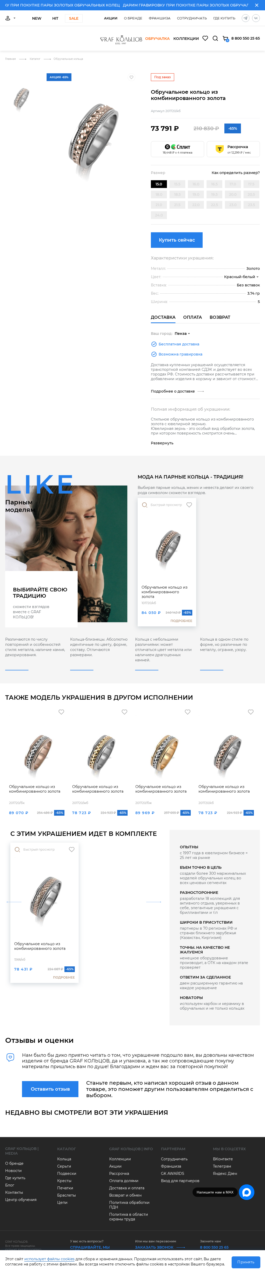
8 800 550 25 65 (245, 38)
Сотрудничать (192, 18)
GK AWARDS (172, 1173)
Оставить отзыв (50, 1089)
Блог (9, 1185)
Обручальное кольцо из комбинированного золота (164, 592)
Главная (11, 59)
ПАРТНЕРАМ (173, 1149)
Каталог (35, 59)
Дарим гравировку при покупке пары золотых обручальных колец (185, 5)
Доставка (163, 317)
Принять (245, 1262)
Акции (110, 18)
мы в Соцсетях (229, 1149)
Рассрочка (119, 1173)
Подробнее (181, 621)
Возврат (220, 317)
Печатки (65, 1188)
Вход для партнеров (180, 1180)
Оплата (192, 317)
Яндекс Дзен (225, 1173)
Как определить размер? (236, 172)
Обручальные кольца (68, 59)
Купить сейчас (177, 240)
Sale (73, 18)
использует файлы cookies (49, 1259)
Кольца (64, 1159)
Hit (55, 18)
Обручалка (157, 39)
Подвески (66, 1173)
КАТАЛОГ (66, 1149)
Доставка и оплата (126, 1188)
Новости (13, 1170)
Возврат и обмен (125, 1195)
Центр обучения (20, 1199)
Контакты (14, 1192)
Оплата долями (123, 1180)
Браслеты (66, 1195)
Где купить (224, 18)
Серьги (64, 1166)
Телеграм (222, 1166)
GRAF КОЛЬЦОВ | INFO (131, 1149)
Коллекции (186, 39)
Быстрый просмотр (166, 505)
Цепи (62, 1202)
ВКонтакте (223, 1159)
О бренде (133, 18)
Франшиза (160, 18)
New (36, 18)
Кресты (64, 1180)
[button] (20, 71)
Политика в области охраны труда (128, 1216)
